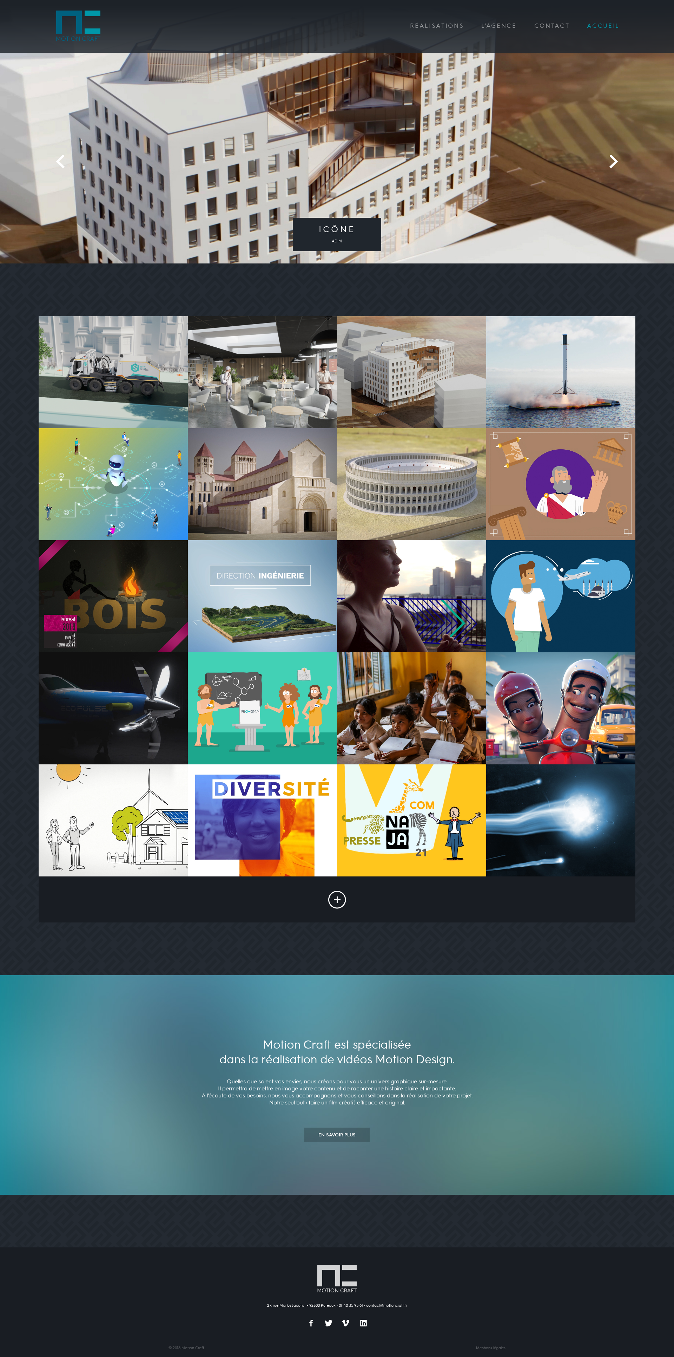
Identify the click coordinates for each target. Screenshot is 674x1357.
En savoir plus (337, 1135)
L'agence (498, 26)
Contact (552, 26)
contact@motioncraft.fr (386, 1306)
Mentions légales (490, 1348)
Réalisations (437, 26)
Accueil (603, 26)
